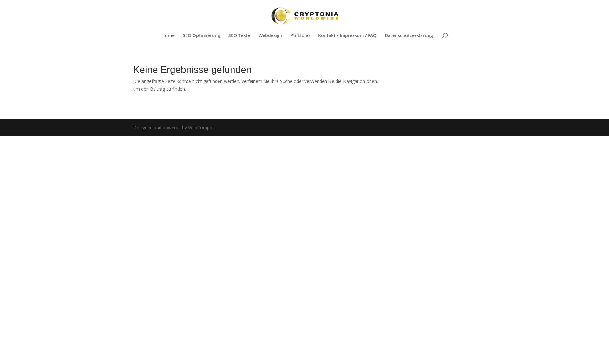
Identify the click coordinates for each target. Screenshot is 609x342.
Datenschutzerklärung (409, 35)
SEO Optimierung (201, 35)
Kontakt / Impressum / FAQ (347, 35)
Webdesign (270, 35)
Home (167, 35)
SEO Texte (239, 35)
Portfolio (300, 35)
